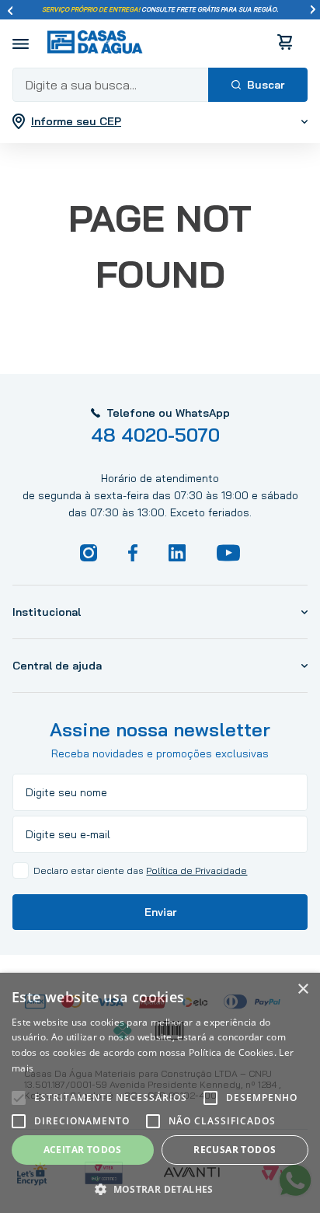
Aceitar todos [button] (82, 1149)
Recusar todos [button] (234, 1149)
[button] (160, 1188)
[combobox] (160, 85)
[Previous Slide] (10, 10)
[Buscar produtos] (258, 85)
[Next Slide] (313, 10)
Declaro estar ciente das (140, 870)
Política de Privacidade (196, 870)
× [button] (302, 989)
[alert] (160, 1093)
